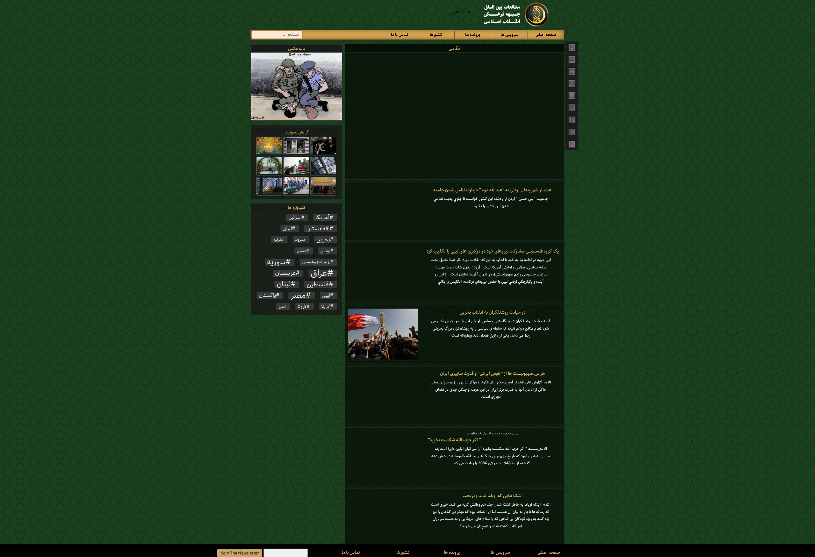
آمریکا (322, 217)
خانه (469, 12)
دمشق (302, 250)
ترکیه (277, 239)
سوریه (276, 262)
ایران (287, 228)
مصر (298, 295)
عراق (319, 273)
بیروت (299, 240)
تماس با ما (399, 35)
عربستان (285, 273)
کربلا (325, 306)
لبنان (284, 284)
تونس (325, 250)
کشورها (436, 35)
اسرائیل (294, 217)
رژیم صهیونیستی (316, 262)
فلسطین (318, 284)
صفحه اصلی (545, 35)
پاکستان (267, 295)
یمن (281, 306)
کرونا (302, 306)
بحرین (323, 239)
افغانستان (318, 228)
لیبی (326, 295)
